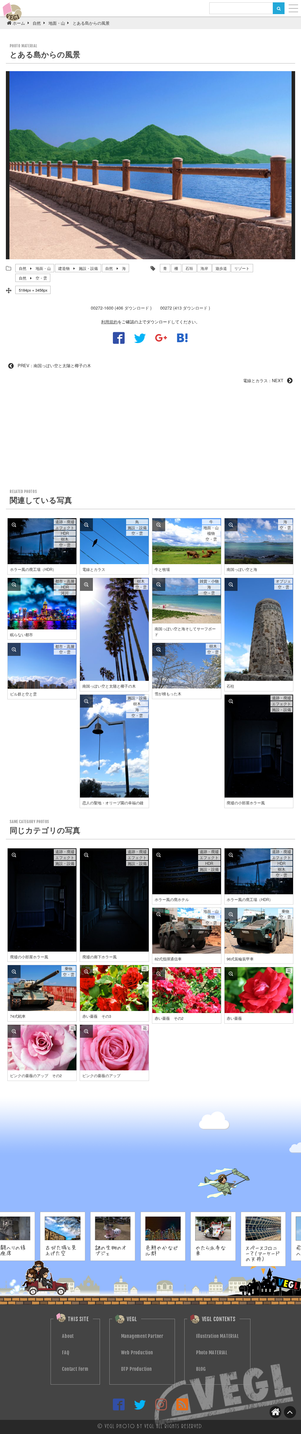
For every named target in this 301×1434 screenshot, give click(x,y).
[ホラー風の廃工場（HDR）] (14, 524)
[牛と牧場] (158, 524)
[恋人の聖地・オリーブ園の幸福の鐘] (86, 701)
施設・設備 (88, 268)
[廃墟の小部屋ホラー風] (231, 701)
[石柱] (231, 584)
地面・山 (43, 268)
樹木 (64, 539)
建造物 (64, 268)
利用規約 (109, 321)
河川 (64, 593)
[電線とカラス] (86, 524)
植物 (211, 533)
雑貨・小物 (209, 581)
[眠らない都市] (14, 584)
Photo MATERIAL (212, 1353)
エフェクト (64, 527)
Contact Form (75, 1369)
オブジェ (283, 581)
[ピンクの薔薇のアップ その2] (14, 1031)
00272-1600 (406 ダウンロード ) (121, 308)
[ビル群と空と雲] (14, 649)
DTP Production (136, 1369)
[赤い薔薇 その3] (86, 971)
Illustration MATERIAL (217, 1336)
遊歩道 (221, 268)
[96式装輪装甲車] (231, 914)
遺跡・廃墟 (64, 521)
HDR (65, 533)
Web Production (137, 1353)
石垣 (189, 268)
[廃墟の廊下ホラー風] (86, 854)
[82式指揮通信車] (158, 914)
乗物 (211, 917)
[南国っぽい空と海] (231, 524)
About (68, 1336)
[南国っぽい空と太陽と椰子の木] (86, 584)
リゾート (242, 268)
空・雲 (41, 278)
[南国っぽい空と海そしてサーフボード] (158, 584)
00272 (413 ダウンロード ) (185, 308)
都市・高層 (64, 581)
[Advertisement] (150, 438)
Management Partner (142, 1336)
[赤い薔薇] (231, 973)
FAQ (65, 1353)
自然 (22, 268)
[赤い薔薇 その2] (158, 973)
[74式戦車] (14, 971)
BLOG (201, 1369)
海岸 (204, 268)
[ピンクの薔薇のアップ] (86, 1031)
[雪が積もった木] (158, 649)
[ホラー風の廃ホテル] (158, 854)
